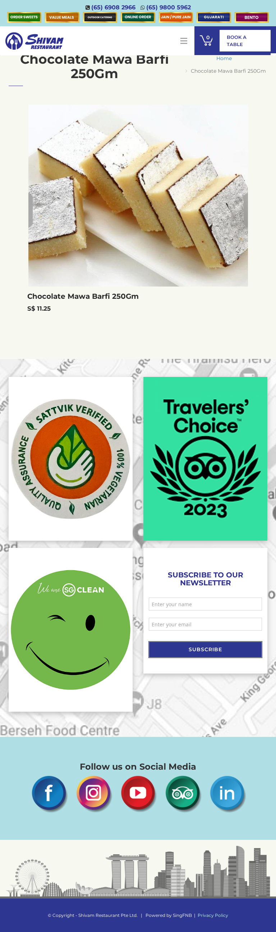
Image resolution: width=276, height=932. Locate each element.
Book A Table (237, 40)
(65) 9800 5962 (168, 7)
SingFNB (182, 915)
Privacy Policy (213, 915)
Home (224, 58)
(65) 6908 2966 (113, 7)
